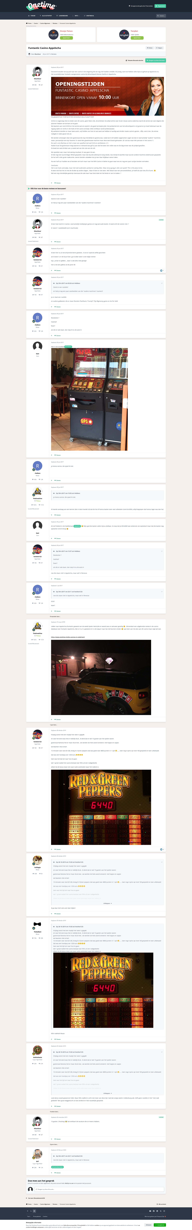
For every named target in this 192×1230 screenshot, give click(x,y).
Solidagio (37, 867)
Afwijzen (148, 1225)
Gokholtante (37, 1057)
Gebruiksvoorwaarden (70, 1225)
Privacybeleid (37, 1216)
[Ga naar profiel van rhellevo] (37, 198)
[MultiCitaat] (51, 183)
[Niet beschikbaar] (103, 954)
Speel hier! (66, 38)
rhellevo (37, 206)
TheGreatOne (37, 498)
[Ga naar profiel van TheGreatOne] (37, 491)
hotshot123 (38, 260)
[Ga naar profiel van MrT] (37, 1154)
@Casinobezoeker (57, 1167)
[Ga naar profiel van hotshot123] (37, 252)
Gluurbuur (38, 54)
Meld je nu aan (69, 1183)
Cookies (45, 1216)
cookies (96, 1225)
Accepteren (160, 1225)
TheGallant (37, 932)
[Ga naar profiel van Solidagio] (37, 860)
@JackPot (77, 526)
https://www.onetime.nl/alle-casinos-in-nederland (68, 637)
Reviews (53, 54)
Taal (28, 1216)
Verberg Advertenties (31, 26)
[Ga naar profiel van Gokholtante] (37, 1050)
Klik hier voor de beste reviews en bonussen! (48, 188)
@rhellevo (68, 347)
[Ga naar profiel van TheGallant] (37, 924)
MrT (37, 1161)
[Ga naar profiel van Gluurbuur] (29, 54)
